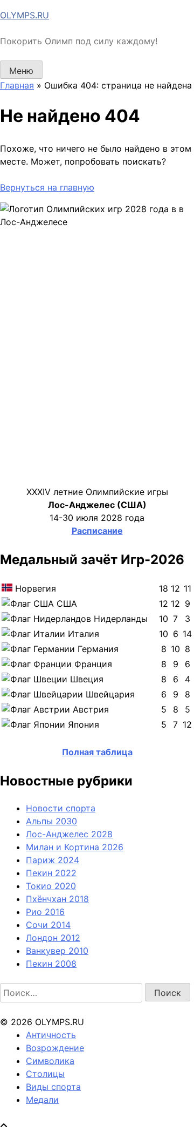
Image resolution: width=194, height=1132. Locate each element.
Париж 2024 (52, 860)
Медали (42, 1099)
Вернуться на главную (47, 187)
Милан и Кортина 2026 (74, 847)
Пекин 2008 (51, 963)
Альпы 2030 (51, 821)
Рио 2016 (45, 911)
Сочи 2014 (48, 924)
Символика (50, 1060)
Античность (51, 1034)
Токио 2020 (51, 885)
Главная (17, 85)
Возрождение (55, 1047)
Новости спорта (60, 808)
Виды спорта (53, 1086)
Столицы (45, 1073)
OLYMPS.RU (24, 15)
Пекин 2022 (51, 872)
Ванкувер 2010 (57, 950)
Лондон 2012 (53, 937)
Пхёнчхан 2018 (57, 898)
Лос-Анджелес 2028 (69, 834)
